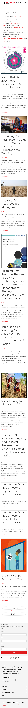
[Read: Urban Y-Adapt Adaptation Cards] (14, 555)
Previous (14, 608)
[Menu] (4, 3)
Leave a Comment (5, 408)
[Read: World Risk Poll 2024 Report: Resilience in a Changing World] (14, 59)
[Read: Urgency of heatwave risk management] (14, 188)
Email (3, 646)
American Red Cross (8, 704)
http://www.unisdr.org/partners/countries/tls (14, 38)
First (3, 637)
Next (14, 614)
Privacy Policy (16, 704)
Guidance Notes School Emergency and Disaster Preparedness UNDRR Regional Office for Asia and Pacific (14, 445)
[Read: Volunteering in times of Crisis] (14, 385)
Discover (4, 689)
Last (3, 643)
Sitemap (4, 705)
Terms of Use (22, 704)
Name (3, 631)
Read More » (4, 112)
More (3, 695)
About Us (4, 686)
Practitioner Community (8, 692)
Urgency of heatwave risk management (10, 204)
